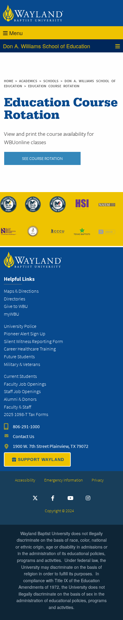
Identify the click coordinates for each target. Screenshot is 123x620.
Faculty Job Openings (25, 384)
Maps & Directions (21, 291)
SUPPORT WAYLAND (41, 459)
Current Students (20, 376)
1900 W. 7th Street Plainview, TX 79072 (50, 446)
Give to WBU (16, 306)
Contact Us (23, 436)
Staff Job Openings (22, 391)
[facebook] (52, 498)
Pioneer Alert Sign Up (24, 334)
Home (8, 80)
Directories (14, 299)
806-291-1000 (26, 426)
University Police (20, 326)
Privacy (98, 480)
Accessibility (25, 480)
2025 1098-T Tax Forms (26, 414)
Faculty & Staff (17, 407)
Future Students (19, 356)
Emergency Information (63, 480)
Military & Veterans (22, 364)
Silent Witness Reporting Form (33, 341)
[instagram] (88, 498)
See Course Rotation (42, 158)
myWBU (11, 314)
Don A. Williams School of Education (46, 46)
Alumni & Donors (20, 399)
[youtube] (70, 498)
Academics (29, 80)
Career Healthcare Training (30, 349)
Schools (52, 80)
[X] (35, 498)
